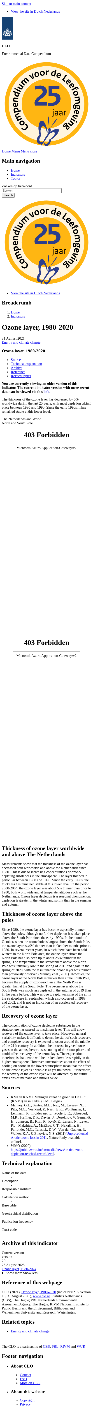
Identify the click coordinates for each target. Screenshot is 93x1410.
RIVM (65, 1346)
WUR (81, 1346)
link (46, 392)
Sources (16, 360)
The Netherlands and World (21, 419)
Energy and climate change (21, 342)
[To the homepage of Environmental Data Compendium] (7, 38)
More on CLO (30, 1383)
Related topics (21, 376)
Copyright (27, 1400)
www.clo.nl (41, 1296)
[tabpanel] (46, 531)
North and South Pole (17, 423)
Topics (15, 178)
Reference (18, 372)
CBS (46, 1346)
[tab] (46, 419)
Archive (16, 368)
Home (15, 170)
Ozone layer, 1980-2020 (38, 1292)
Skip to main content (16, 4)
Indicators (18, 174)
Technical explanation (26, 364)
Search (8, 195)
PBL (55, 1346)
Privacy (25, 1404)
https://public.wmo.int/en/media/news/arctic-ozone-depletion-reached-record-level (47, 1152)
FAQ (23, 1379)
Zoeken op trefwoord (17, 186)
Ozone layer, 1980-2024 (19, 1269)
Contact (25, 1375)
